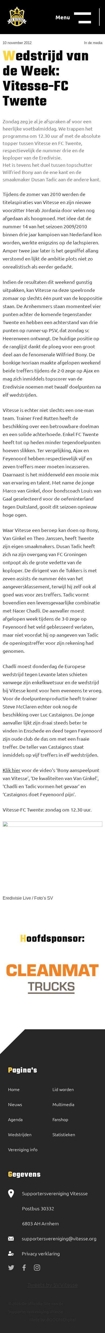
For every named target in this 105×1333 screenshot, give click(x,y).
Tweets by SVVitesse (52, 1284)
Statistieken (63, 1134)
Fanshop (60, 1119)
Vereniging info (22, 1149)
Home (14, 1089)
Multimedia (63, 1104)
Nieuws (15, 1104)
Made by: (37, 1319)
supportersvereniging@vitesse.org (59, 1238)
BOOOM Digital (61, 1319)
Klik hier (11, 770)
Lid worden (63, 1089)
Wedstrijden (20, 1134)
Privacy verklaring (41, 1253)
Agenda (15, 1119)
